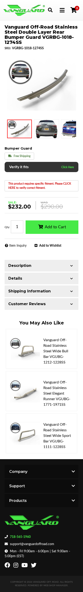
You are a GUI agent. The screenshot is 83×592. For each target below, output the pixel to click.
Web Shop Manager (55, 585)
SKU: (8, 48)
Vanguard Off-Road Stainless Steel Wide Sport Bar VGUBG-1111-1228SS (57, 436)
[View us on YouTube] (25, 566)
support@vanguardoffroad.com (32, 544)
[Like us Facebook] (8, 566)
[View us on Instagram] (16, 566)
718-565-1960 (20, 537)
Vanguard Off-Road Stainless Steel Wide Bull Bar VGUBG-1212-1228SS (55, 351)
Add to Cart (55, 227)
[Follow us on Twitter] (34, 566)
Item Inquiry (18, 245)
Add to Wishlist (50, 245)
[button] (50, 10)
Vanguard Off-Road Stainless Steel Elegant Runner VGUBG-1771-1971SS (56, 393)
